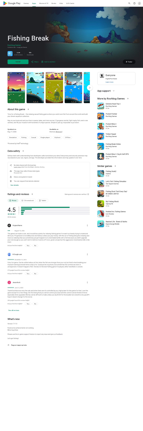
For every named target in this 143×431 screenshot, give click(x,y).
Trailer (128, 62)
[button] (16, 87)
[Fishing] (24, 137)
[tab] (26, 3)
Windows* (59, 132)
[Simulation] (13, 137)
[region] (37, 53)
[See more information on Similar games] (115, 166)
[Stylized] (57, 137)
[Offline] (67, 137)
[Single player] (45, 137)
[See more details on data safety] (15, 185)
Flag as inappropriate (17, 345)
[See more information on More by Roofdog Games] (127, 98)
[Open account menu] (139, 3)
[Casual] (33, 137)
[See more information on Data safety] (23, 150)
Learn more (17, 167)
